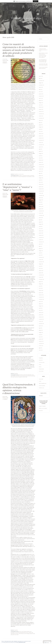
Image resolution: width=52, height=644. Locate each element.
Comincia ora (35, 1)
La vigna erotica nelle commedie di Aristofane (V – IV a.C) (43, 49)
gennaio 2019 (41, 208)
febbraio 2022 (41, 133)
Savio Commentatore (14, 176)
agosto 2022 (41, 120)
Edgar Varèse (31, 374)
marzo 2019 (41, 204)
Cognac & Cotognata (42, 406)
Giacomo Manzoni (23, 375)
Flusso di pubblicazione (42, 383)
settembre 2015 (41, 279)
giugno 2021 (41, 151)
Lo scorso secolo (21, 174)
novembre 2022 (41, 113)
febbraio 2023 (41, 107)
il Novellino (20, 175)
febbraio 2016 (41, 270)
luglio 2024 (40, 89)
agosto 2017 (41, 244)
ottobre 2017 (41, 239)
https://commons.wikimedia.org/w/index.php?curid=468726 (24, 426)
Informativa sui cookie (22, 642)
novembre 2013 (41, 319)
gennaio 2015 (41, 292)
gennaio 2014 (41, 314)
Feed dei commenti (42, 385)
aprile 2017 (40, 252)
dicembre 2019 (41, 188)
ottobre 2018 (41, 213)
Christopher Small (26, 374)
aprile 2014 (40, 308)
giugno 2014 (41, 303)
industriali (12, 633)
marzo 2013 (41, 336)
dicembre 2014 (41, 294)
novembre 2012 (41, 343)
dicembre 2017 (41, 235)
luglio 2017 (40, 246)
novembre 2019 (41, 191)
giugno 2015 (41, 281)
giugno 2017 (41, 248)
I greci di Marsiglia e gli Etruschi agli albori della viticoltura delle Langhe (42, 60)
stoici (15, 634)
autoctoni (19, 631)
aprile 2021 (40, 155)
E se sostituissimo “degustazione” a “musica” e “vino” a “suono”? (17, 187)
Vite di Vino (41, 410)
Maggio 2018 (41, 224)
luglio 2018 (40, 219)
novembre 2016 (41, 257)
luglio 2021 (40, 149)
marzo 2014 (41, 310)
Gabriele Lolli (31, 632)
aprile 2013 (40, 334)
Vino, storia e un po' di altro (26, 18)
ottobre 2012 (41, 345)
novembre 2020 (41, 166)
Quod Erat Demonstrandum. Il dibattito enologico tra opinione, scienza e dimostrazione (19, 389)
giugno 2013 (41, 330)
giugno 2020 (41, 175)
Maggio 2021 (41, 153)
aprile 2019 (40, 202)
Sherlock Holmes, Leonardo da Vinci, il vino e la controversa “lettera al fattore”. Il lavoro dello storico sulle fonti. (43, 55)
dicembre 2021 (41, 138)
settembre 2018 (41, 215)
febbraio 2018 (41, 230)
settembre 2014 (41, 299)
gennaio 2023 (41, 109)
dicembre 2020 (41, 164)
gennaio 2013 (41, 339)
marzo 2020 (41, 182)
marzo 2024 (41, 91)
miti (11, 634)
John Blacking (33, 375)
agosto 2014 (41, 301)
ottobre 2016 (41, 259)
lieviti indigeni (27, 633)
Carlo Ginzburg (24, 631)
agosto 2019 (41, 197)
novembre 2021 (41, 140)
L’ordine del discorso (21, 633)
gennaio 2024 (41, 93)
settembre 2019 (41, 195)
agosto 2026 (41, 76)
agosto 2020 (41, 171)
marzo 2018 (41, 228)
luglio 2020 (40, 173)
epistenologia (13, 375)
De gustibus (16, 174)
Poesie (40, 364)
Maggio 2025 (41, 82)
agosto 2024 (41, 87)
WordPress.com (41, 387)
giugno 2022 (41, 124)
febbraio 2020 (41, 184)
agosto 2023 (41, 98)
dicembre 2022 (41, 111)
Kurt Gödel (16, 633)
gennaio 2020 (41, 186)
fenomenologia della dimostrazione (22, 632)
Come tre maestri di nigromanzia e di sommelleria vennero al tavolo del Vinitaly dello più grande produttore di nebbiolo (19, 50)
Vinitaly (33, 176)
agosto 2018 (41, 217)
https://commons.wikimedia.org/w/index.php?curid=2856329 (25, 89)
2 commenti (5, 399)
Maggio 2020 (41, 177)
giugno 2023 (41, 100)
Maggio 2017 (41, 250)
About (49, 3)
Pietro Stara (5, 60)
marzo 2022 (41, 131)
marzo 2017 (41, 255)
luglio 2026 (40, 78)
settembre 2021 (41, 144)
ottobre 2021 (41, 142)
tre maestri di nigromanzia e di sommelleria (25, 176)
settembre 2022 (41, 118)
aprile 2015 (40, 286)
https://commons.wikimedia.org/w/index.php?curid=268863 (23, 211)
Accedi (40, 381)
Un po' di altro (41, 371)
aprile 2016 (40, 266)
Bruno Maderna (20, 374)
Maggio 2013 (41, 332)
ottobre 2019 (41, 193)
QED (13, 634)
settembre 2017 (41, 241)
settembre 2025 (41, 80)
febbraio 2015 (41, 290)
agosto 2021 (41, 146)
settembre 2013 (41, 323)
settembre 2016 (41, 261)
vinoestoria (4, 3)
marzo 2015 (41, 288)
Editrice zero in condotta (43, 408)
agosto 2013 (41, 325)
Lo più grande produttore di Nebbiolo (28, 175)
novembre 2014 (41, 297)
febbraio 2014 (41, 312)
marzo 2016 (41, 268)
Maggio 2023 (41, 102)
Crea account (41, 379)
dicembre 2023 (41, 96)
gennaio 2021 (41, 162)
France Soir (41, 360)
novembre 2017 (41, 237)
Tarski (17, 634)
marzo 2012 (41, 350)
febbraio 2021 (41, 160)
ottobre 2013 (41, 321)
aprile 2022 (40, 129)
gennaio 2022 (41, 135)
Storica (40, 366)
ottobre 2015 (41, 277)
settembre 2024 (41, 85)
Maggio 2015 (41, 283)
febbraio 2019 (41, 206)
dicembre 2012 (41, 341)
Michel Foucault (32, 633)
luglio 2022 (40, 122)
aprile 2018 (40, 226)
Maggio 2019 (41, 199)
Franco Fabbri (17, 375)
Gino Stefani (28, 375)
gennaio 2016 (41, 272)
